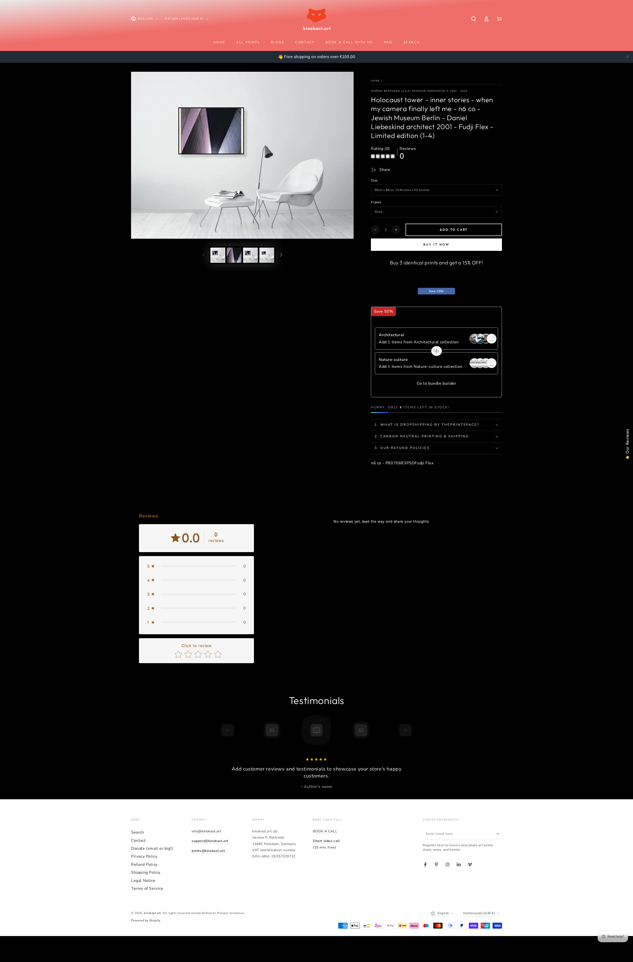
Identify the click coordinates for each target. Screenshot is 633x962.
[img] (383, 157)
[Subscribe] (499, 833)
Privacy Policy (144, 856)
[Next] (417, 730)
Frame (376, 202)
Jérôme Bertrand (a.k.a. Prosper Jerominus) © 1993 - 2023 (419, 91)
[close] (627, 56)
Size (374, 180)
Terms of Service (147, 888)
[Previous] (216, 730)
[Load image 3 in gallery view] (250, 255)
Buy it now (436, 244)
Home (375, 81)
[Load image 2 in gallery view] (234, 255)
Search (137, 832)
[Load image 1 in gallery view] (217, 255)
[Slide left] (203, 255)
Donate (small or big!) (152, 848)
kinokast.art (152, 913)
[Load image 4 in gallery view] (266, 255)
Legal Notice (143, 880)
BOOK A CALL (325, 831)
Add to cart (454, 230)
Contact (138, 840)
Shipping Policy (145, 872)
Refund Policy (144, 864)
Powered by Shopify (145, 920)
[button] (473, 18)
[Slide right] (281, 255)
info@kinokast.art (206, 831)
